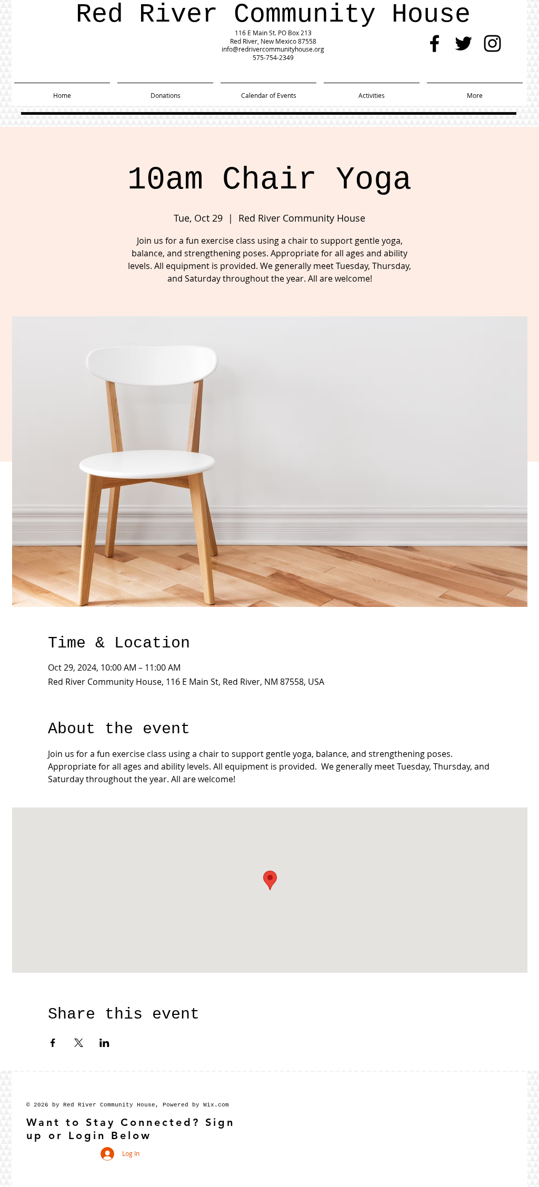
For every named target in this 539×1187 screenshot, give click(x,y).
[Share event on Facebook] (53, 1043)
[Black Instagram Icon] (492, 43)
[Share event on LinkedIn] (104, 1043)
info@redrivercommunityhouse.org (273, 49)
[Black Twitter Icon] (463, 43)
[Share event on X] (79, 1043)
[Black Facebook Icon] (434, 43)
